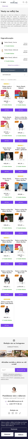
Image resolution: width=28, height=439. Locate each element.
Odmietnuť (7, 434)
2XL (7, 313)
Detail (7, 110)
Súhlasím (20, 435)
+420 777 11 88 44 (15, 404)
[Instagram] (13, 413)
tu (13, 425)
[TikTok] (20, 413)
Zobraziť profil (13, 347)
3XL (7, 283)
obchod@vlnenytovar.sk (15, 401)
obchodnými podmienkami (14, 374)
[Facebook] (9, 413)
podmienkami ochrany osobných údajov (12, 375)
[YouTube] (16, 413)
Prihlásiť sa (21, 370)
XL (21, 98)
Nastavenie (14, 429)
